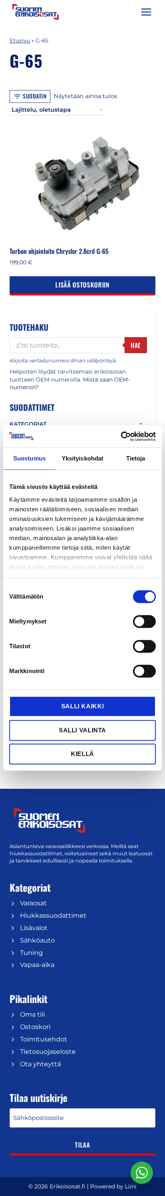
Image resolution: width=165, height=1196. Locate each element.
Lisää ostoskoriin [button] (82, 284)
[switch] (144, 621)
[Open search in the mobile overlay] (78, 345)
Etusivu (20, 40)
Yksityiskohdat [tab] (82, 458)
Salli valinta (82, 730)
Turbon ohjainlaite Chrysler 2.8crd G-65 (59, 251)
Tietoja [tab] (135, 458)
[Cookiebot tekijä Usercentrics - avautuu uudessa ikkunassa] (121, 436)
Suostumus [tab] (29, 458)
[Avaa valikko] (146, 12)
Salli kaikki (82, 706)
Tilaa (82, 1145)
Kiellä (82, 753)
